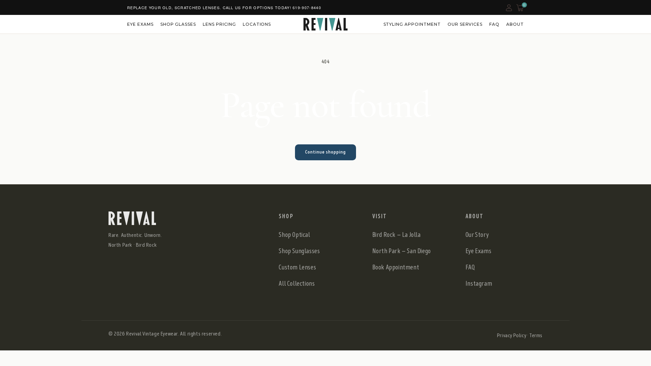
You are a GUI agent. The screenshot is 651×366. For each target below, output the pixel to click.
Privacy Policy (511, 335)
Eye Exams (140, 24)
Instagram (479, 283)
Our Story (477, 234)
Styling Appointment (412, 24)
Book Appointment (395, 267)
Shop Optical (294, 234)
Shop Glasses (178, 24)
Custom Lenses (297, 267)
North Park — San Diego (401, 251)
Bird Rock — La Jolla (396, 234)
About (515, 24)
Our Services (465, 24)
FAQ (494, 24)
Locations (257, 24)
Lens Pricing (219, 24)
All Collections (297, 283)
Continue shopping (325, 152)
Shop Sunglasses (299, 251)
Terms (535, 335)
